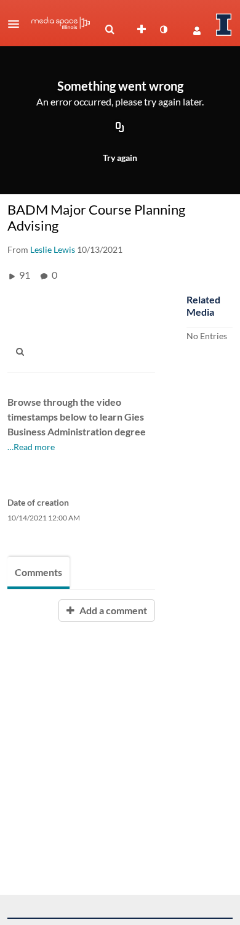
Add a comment (112, 610)
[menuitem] (109, 29)
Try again (120, 157)
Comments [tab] (38, 572)
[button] (17, 24)
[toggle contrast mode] (163, 29)
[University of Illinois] (224, 24)
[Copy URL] (120, 128)
